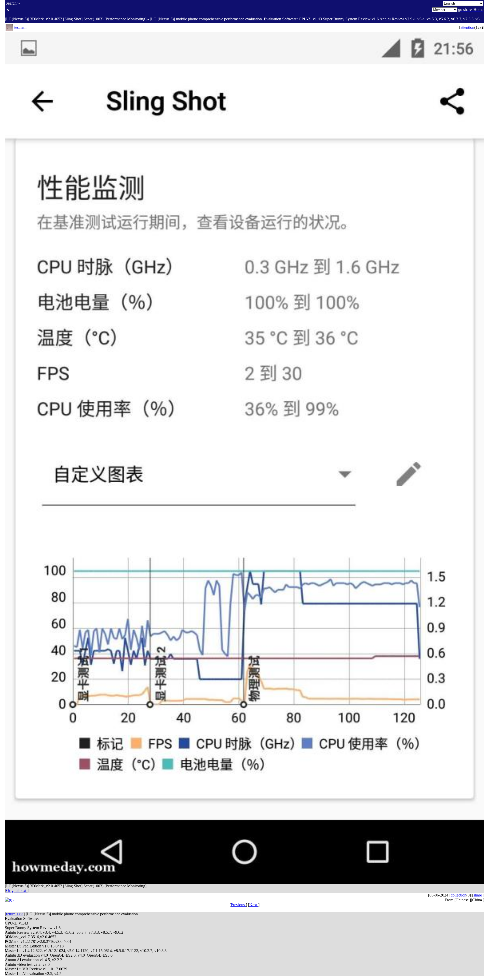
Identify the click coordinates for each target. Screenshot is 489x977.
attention (467, 27)
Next (253, 905)
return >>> (14, 914)
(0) (11, 900)
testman (20, 27)
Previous (238, 905)
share (478, 895)
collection (458, 895)
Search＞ (13, 3)
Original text (16, 890)
